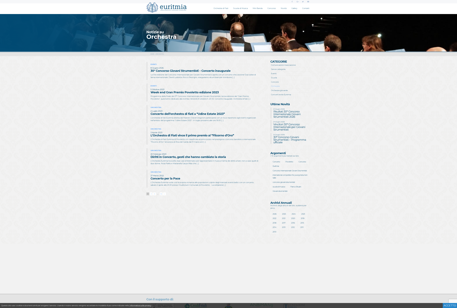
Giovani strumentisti (280, 191)
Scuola (274, 78)
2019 (302, 218)
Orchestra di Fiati (221, 8)
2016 (293, 223)
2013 (283, 227)
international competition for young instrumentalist (290, 176)
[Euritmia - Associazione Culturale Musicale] (166, 8)
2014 (274, 227)
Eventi (273, 73)
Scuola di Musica (240, 8)
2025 (284, 214)
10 (161, 194)
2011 (301, 227)
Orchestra (275, 86)
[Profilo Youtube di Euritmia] (308, 1)
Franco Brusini (295, 187)
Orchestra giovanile (279, 90)
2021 (283, 218)
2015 (302, 223)
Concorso (271, 8)
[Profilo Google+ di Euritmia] (297, 1)
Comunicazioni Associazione (283, 65)
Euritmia (276, 166)
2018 (274, 223)
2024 (294, 214)
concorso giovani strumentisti (284, 182)
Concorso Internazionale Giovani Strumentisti (290, 170)
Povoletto (289, 162)
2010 (274, 232)
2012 (293, 227)
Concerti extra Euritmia (281, 94)
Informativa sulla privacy (140, 305)
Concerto (276, 162)
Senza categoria (278, 69)
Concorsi (275, 82)
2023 (303, 214)
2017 (283, 223)
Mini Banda (258, 8)
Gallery (294, 8)
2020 (293, 218)
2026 (274, 214)
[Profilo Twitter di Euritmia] (303, 1)
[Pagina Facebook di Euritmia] (292, 1)
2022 (274, 218)
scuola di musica (279, 187)
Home (152, 54)
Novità (284, 8)
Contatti (305, 8)
